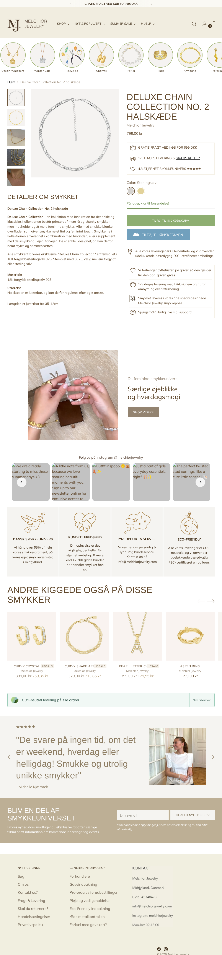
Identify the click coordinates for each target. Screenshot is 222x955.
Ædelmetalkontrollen (87, 916)
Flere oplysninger (202, 700)
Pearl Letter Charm (137, 666)
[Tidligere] (70, 3)
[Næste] (151, 3)
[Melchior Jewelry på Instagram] (166, 950)
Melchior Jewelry (140, 125)
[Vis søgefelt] (194, 23)
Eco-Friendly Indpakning (90, 908)
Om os (23, 884)
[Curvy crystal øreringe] (31, 636)
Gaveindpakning (83, 884)
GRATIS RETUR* (188, 158)
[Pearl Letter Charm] (137, 636)
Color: (142, 182)
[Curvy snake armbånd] (84, 636)
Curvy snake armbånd (85, 666)
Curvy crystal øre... (32, 666)
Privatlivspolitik (30, 924)
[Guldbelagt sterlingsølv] (141, 191)
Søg (21, 876)
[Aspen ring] (190, 636)
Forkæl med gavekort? (88, 924)
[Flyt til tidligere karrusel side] (201, 601)
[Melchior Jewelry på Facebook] (159, 950)
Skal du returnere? (33, 908)
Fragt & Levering (31, 900)
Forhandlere (80, 876)
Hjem (11, 82)
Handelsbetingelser (34, 916)
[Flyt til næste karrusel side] (211, 601)
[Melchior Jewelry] (29, 24)
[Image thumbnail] (16, 97)
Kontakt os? (28, 892)
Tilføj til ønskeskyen (162, 234)
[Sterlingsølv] (131, 191)
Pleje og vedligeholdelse (89, 900)
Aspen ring (190, 666)
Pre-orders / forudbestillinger (94, 892)
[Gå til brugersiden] (203, 23)
